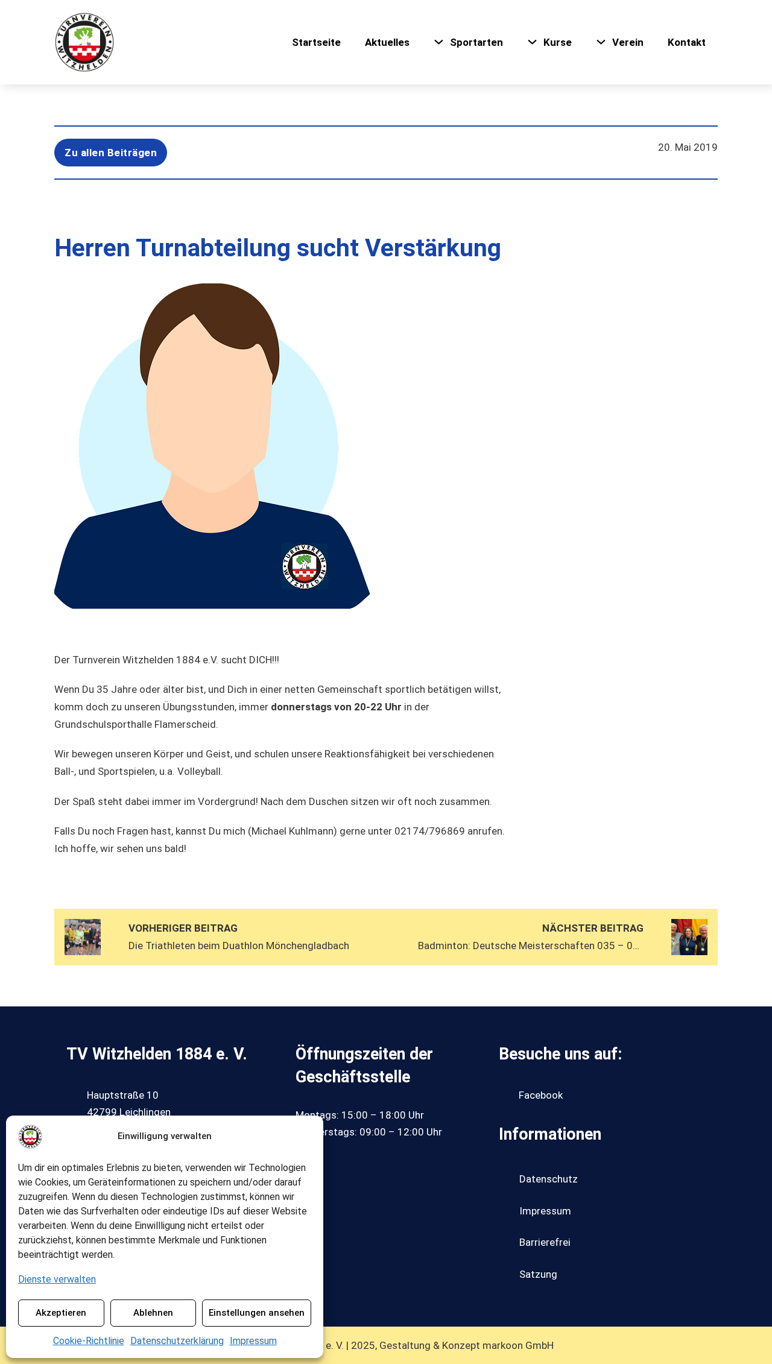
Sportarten (476, 42)
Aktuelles (387, 42)
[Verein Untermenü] (601, 42)
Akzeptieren (61, 1312)
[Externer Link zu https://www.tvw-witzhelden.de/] (84, 42)
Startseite (316, 42)
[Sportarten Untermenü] (439, 42)
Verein (628, 42)
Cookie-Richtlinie (88, 1341)
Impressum (253, 1341)
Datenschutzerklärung (177, 1341)
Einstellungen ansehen (257, 1312)
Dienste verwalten (57, 1279)
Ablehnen (153, 1312)
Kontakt (687, 42)
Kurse (557, 42)
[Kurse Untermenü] (532, 42)
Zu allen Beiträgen (111, 153)
